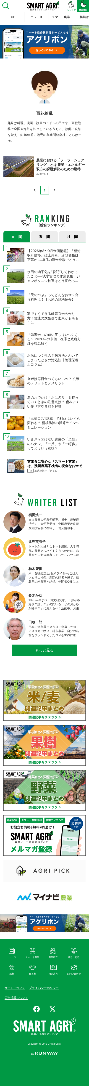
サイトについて (15, 988)
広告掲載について (16, 997)
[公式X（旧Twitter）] (52, 1009)
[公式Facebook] (36, 1009)
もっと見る (44, 650)
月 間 (72, 236)
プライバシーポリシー (44, 988)
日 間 (16, 236)
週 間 (44, 236)
